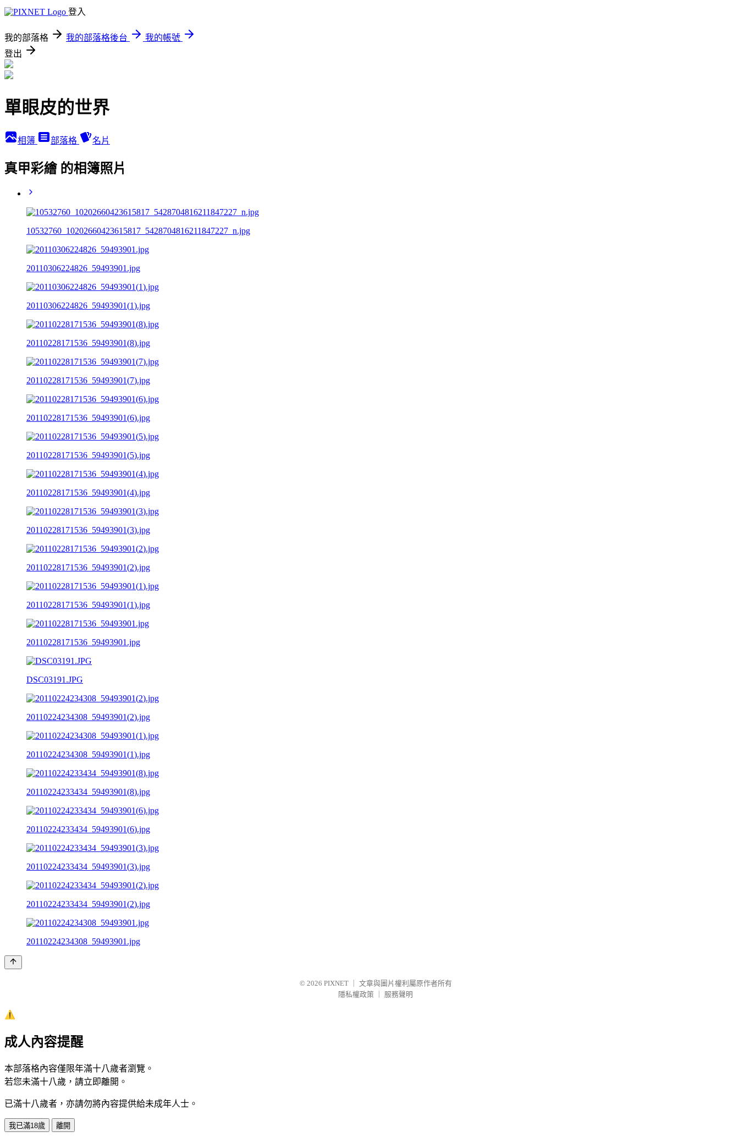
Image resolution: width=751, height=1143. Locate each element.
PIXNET (336, 983)
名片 (101, 140)
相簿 (27, 140)
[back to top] (13, 962)
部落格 (65, 140)
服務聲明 (398, 994)
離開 (63, 1126)
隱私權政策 (356, 994)
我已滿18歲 (27, 1126)
